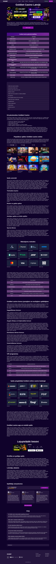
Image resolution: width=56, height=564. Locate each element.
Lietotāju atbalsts (10, 105)
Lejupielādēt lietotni (11, 101)
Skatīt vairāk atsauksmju (28, 505)
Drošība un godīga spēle (12, 103)
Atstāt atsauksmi (44, 487)
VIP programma (10, 95)
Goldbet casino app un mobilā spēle (13, 99)
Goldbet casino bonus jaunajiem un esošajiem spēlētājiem (17, 93)
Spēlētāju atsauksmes (11, 107)
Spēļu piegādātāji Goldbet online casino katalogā (15, 97)
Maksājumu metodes (11, 91)
